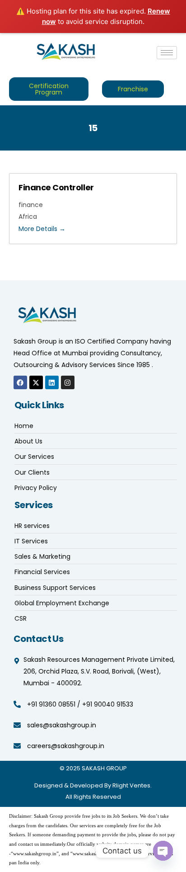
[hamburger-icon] (167, 52)
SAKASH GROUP (104, 768)
